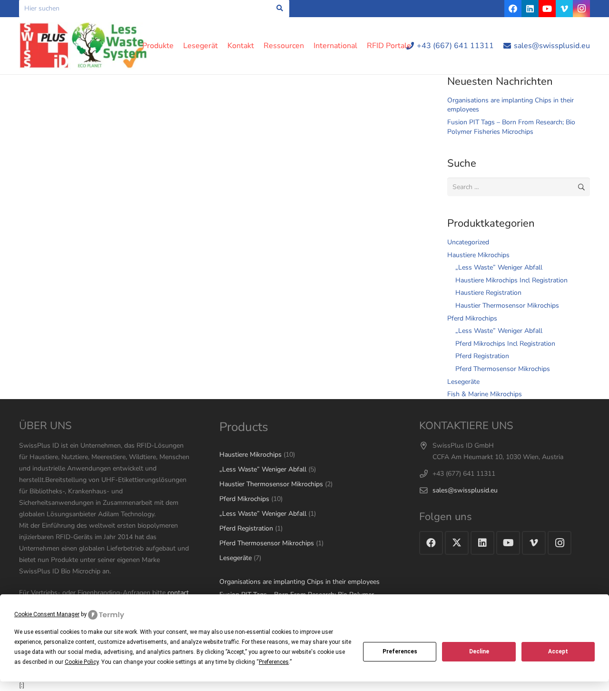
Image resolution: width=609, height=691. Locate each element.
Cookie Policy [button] (81, 662)
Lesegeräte (463, 381)
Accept (558, 651)
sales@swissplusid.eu (465, 490)
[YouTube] (547, 8)
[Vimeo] (564, 8)
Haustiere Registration (488, 292)
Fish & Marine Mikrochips (484, 394)
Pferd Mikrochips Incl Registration (505, 343)
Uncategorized (468, 242)
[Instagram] (581, 8)
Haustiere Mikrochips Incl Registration (511, 280)
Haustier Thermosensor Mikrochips (507, 305)
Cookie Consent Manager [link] (46, 614)
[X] (457, 543)
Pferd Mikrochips (472, 318)
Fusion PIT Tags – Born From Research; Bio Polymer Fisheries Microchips (511, 127)
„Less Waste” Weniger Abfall (498, 267)
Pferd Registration (482, 356)
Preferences (400, 651)
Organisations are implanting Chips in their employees (299, 581)
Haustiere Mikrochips (478, 255)
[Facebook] (512, 8)
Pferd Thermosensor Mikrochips (502, 368)
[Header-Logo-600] (83, 46)
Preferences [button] (274, 662)
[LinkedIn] (530, 8)
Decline (479, 651)
